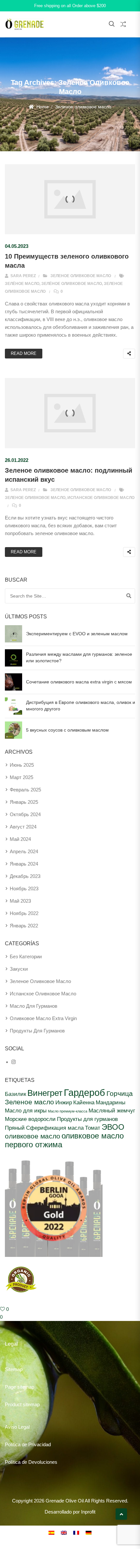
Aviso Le (14, 1427)
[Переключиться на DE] (88, 1532)
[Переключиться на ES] (51, 1532)
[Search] (128, 595)
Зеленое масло (29, 1102)
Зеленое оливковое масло (80, 276)
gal (26, 1427)
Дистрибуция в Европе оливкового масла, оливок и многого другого (80, 705)
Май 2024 (20, 839)
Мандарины (110, 1102)
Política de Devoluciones (31, 1462)
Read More (23, 353)
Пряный (15, 1128)
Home (42, 106)
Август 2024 (23, 826)
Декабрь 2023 (25, 876)
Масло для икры (26, 1110)
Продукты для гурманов (87, 1119)
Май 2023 (20, 901)
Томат (92, 1128)
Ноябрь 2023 (24, 888)
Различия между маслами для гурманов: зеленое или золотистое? (79, 657)
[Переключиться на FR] (76, 1532)
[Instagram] (13, 1062)
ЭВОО (113, 1127)
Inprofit (88, 1512)
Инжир (63, 1102)
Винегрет (45, 1093)
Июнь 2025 (22, 765)
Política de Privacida (26, 1444)
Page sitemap (19, 1387)
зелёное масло (22, 283)
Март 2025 (21, 777)
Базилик (15, 1094)
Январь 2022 (24, 925)
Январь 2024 (24, 864)
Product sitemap (22, 1404)
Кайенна (83, 1102)
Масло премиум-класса (67, 1111)
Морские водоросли (30, 1119)
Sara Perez (22, 276)
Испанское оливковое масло (100, 497)
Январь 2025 (24, 802)
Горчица (119, 1093)
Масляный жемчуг (112, 1110)
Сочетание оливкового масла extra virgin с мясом (79, 681)
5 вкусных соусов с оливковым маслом (67, 730)
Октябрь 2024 (25, 814)
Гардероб (84, 1092)
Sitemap (13, 1369)
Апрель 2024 (24, 851)
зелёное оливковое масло (71, 283)
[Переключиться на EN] (64, 1532)
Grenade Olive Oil (65, 1500)
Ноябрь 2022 (24, 913)
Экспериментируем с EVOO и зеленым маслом (77, 633)
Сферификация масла (55, 1128)
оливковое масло (32, 1136)
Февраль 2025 (25, 789)
